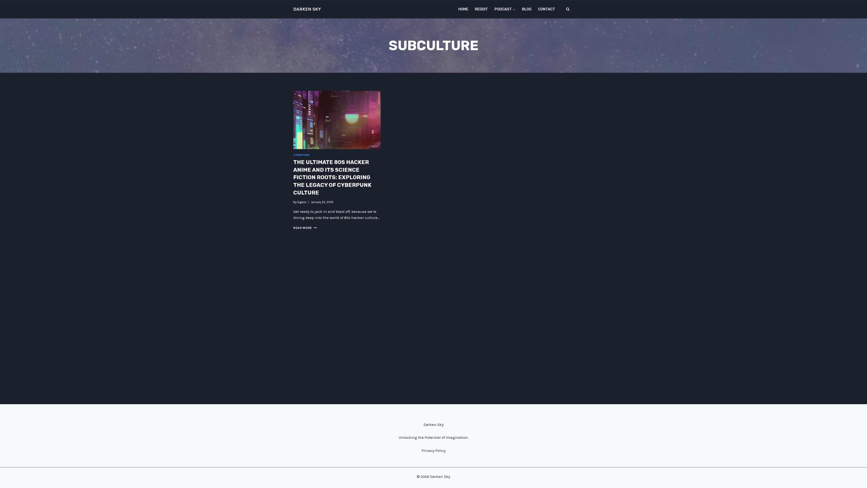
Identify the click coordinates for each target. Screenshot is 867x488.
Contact (546, 9)
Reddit (481, 9)
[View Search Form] (567, 9)
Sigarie (301, 202)
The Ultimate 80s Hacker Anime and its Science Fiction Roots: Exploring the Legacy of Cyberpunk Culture (332, 177)
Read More (305, 228)
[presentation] (337, 120)
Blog (526, 9)
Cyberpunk (301, 155)
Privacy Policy (434, 450)
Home (463, 9)
